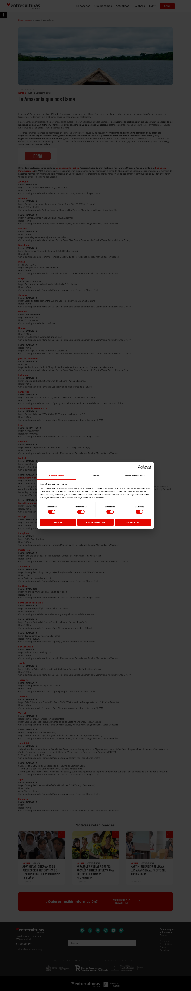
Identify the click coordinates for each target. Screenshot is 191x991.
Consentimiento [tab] (56, 476)
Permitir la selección (95, 522)
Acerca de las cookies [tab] (134, 476)
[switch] (81, 512)
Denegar (58, 522)
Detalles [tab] (95, 476)
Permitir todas (132, 522)
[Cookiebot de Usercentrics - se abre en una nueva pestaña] (139, 467)
